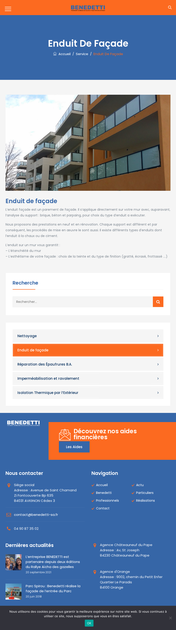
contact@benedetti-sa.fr (36, 514)
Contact (103, 508)
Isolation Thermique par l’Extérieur (47, 392)
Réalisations (145, 500)
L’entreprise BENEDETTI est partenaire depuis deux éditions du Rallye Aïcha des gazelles (53, 561)
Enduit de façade (32, 350)
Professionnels (107, 500)
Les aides (74, 446)
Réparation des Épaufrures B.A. (44, 364)
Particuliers (145, 492)
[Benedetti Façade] (88, 7)
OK (89, 623)
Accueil (64, 53)
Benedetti (104, 492)
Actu (140, 485)
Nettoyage (27, 336)
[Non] (170, 618)
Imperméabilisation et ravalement (48, 378)
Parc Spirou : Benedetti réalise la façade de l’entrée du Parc (53, 588)
